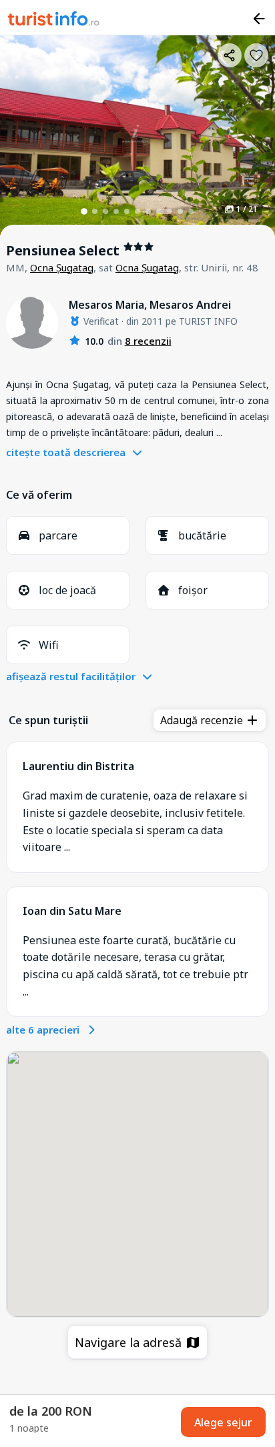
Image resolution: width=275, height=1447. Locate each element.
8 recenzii (148, 340)
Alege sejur (223, 1422)
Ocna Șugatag (61, 267)
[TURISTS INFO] (54, 20)
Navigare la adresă (130, 1342)
